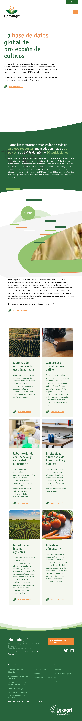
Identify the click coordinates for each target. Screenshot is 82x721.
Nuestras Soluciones (15, 665)
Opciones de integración (43, 677)
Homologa (18, 639)
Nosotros (52, 29)
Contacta (51, 33)
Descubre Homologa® (62, 674)
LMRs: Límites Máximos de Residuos (18, 677)
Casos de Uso (59, 670)
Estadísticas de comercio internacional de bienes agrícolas (17, 695)
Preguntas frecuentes (34, 701)
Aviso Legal (12, 652)
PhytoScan (38, 674)
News (56, 677)
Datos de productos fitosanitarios (15, 671)
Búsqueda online (40, 670)
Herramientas (53, 20)
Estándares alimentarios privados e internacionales (17, 683)
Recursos (51, 25)
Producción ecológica (16, 689)
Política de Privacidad (27, 652)
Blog (55, 681)
